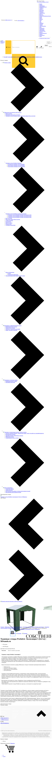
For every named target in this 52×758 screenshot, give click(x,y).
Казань (40, 17)
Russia (40, 36)
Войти (46, 45)
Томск (40, 20)
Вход (37, 47)
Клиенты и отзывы (25, 56)
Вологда (40, 32)
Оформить (12, 743)
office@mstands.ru (20, 20)
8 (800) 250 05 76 (4, 718)
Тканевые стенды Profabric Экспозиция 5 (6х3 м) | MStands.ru (14, 496)
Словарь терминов (24, 709)
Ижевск (40, 4)
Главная (2, 627)
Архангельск (41, 29)
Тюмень (40, 25)
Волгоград (41, 15)
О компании (9, 56)
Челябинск (41, 7)
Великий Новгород (43, 33)
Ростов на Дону (42, 31)
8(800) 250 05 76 (8, 20)
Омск (40, 27)
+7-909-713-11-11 (4, 719)
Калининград (42, 35)
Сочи (40, 22)
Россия (40, 3)
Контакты (40, 56)
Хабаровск (41, 23)
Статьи (36, 56)
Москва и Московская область (45, 16)
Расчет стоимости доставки (14, 650)
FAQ (13, 708)
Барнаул (40, 34)
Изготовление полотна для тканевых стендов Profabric (15, 716)
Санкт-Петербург (42, 26)
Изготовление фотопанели (15, 711)
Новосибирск (42, 30)
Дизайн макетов (25, 711)
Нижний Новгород (43, 6)
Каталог (9, 47)
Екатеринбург (42, 5)
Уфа (40, 21)
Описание (4, 650)
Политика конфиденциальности (44, 730)
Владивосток (41, 28)
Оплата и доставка (16, 56)
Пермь (40, 18)
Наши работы (32, 56)
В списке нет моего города (44, 38)
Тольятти (41, 24)
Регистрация (41, 47)
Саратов (40, 8)
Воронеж (41, 19)
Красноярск (41, 9)
